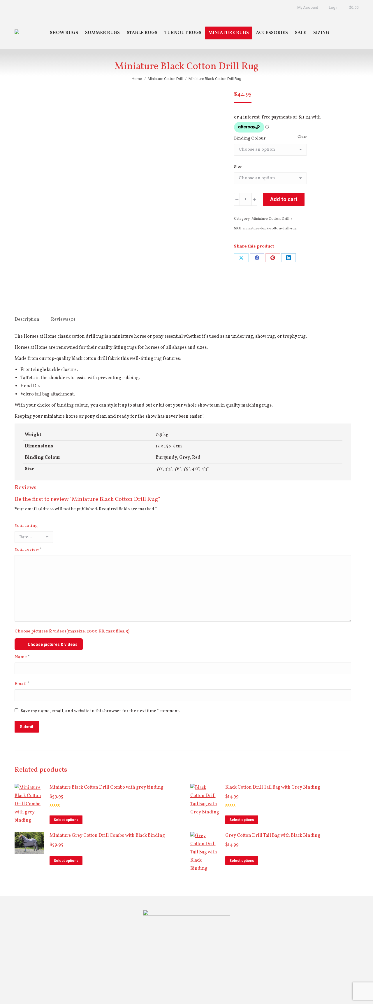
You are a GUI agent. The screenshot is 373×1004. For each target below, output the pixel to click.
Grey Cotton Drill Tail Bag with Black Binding (272, 835)
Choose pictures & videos (53, 644)
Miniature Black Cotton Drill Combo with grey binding (106, 787)
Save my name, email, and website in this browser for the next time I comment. (100, 711)
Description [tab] (27, 319)
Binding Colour (250, 138)
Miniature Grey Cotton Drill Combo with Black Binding (107, 835)
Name (22, 657)
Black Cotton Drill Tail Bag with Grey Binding (272, 787)
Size (238, 167)
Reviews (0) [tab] (63, 319)
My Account (307, 7)
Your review (28, 550)
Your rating (26, 526)
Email (22, 684)
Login (333, 7)
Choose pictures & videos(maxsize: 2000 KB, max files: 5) (72, 631)
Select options (66, 820)
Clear (302, 137)
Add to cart (284, 199)
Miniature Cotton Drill (270, 219)
